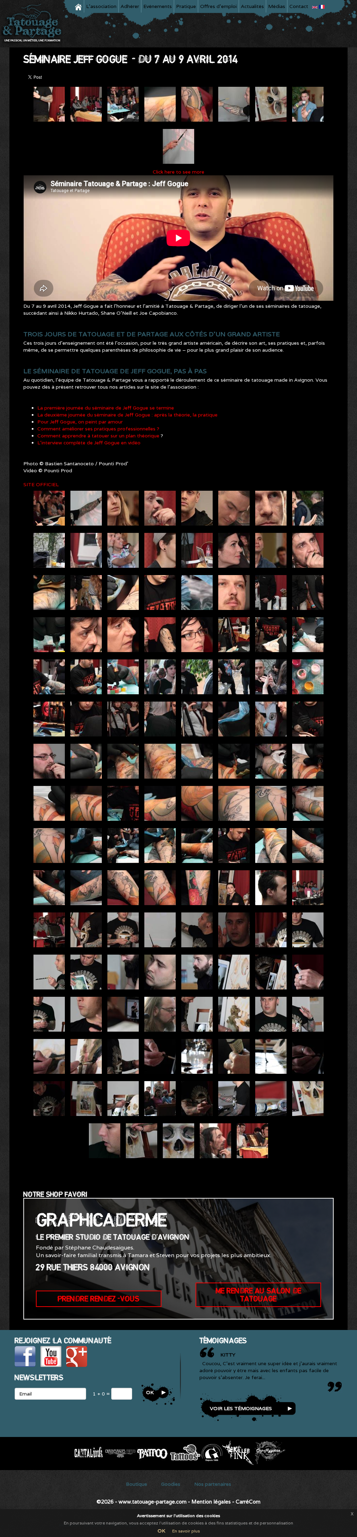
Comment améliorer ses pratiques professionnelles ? (98, 429)
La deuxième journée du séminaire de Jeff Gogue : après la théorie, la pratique (127, 415)
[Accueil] (34, 24)
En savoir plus (186, 1531)
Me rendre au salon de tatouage (258, 1294)
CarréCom (248, 1501)
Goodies (170, 1484)
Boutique (136, 1484)
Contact (298, 6)
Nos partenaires (212, 1484)
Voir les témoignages (241, 1408)
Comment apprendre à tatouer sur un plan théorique (99, 436)
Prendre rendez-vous (98, 1298)
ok (150, 1392)
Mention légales (211, 1501)
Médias (276, 6)
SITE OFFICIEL (41, 484)
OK (161, 1531)
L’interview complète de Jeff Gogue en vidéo (88, 442)
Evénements (157, 6)
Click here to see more (178, 172)
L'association (101, 6)
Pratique (186, 6)
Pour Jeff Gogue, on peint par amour (80, 422)
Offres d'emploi (218, 6)
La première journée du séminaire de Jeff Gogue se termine (105, 408)
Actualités (252, 6)
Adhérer (130, 6)
